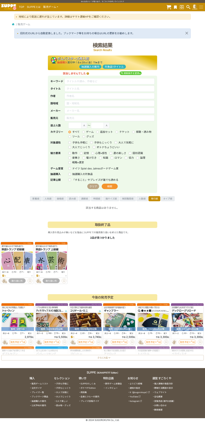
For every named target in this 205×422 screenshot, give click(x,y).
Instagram (134, 401)
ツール (76, 136)
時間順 (96, 198)
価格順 (60, 198)
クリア (93, 186)
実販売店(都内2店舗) (164, 401)
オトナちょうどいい (108, 147)
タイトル (55, 88)
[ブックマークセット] (175, 7)
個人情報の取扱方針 (163, 383)
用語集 (84, 392)
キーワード (56, 81)
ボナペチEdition (88, 388)
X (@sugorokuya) (138, 392)
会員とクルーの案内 (90, 396)
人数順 (142, 198)
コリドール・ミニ (79, 310)
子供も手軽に (80, 142)
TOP (21, 6)
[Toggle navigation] (201, 7)
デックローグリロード (184, 310)
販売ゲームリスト (40, 383)
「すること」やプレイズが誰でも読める (95, 179)
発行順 (154, 198)
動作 (74, 153)
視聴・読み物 (143, 131)
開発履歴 (158, 410)
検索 (110, 186)
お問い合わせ (160, 405)
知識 (105, 157)
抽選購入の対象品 (82, 174)
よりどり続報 (136, 383)
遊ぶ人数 (55, 125)
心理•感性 (101, 153)
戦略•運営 (78, 162)
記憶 (86, 153)
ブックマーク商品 (40, 396)
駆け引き (91, 157)
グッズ (90, 136)
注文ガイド (37, 388)
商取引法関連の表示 (163, 388)
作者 (53, 96)
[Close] (187, 33)
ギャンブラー (111, 310)
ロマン (118, 157)
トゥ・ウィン (8, 310)
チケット (124, 131)
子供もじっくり (103, 142)
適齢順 (84, 198)
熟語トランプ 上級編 (47, 249)
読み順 (72, 198)
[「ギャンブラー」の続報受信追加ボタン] (106, 342)
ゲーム (90, 131)
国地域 (54, 103)
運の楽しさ (119, 153)
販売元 (54, 118)
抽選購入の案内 (90, 66)
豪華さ (76, 157)
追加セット (106, 131)
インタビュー (111, 388)
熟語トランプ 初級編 (13, 249)
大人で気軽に (126, 142)
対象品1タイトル (114, 66)
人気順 (48, 198)
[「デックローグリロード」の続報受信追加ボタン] (174, 342)
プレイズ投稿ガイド (90, 401)
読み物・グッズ (63, 405)
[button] (87, 73)
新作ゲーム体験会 (113, 383)
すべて (76, 131)
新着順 (36, 198)
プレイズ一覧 (38, 392)
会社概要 (158, 396)
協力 (131, 157)
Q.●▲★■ (144, 310)
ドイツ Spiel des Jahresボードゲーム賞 (95, 168)
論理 (142, 157)
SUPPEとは (34, 6)
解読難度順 (127, 198)
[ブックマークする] (30, 280)
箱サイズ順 (111, 198)
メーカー (55, 110)
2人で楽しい (62, 401)
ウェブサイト (160, 392)
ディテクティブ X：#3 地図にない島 (50, 310)
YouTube (134, 396)
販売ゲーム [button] (49, 6)
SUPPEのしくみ (88, 383)
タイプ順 (167, 198)
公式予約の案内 (39, 405)
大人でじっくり (81, 147)
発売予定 (14, 342)
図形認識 (138, 153)
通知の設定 (135, 388)
